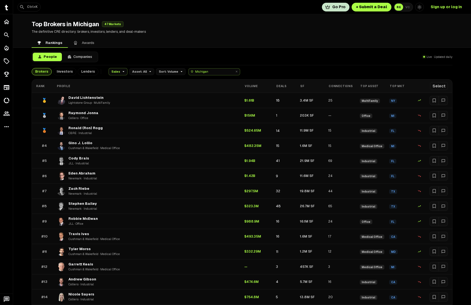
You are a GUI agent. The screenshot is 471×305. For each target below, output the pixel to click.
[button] (6, 61)
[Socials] (6, 113)
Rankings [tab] (54, 42)
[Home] (6, 21)
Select (439, 86)
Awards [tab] (88, 42)
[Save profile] (434, 100)
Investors (65, 71)
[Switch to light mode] (419, 7)
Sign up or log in (446, 6)
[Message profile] (443, 100)
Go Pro (339, 6)
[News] (6, 87)
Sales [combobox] (115, 71)
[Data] (6, 100)
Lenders (88, 71)
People (50, 56)
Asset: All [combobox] (139, 71)
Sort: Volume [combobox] (168, 71)
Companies (82, 56)
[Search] (6, 34)
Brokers (41, 71)
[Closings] (6, 48)
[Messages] (6, 299)
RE (399, 7)
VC (407, 7)
